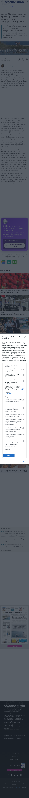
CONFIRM (9, 455)
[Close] (25, 337)
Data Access (14, 461)
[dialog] (14, 399)
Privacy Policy (23, 461)
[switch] (23, 369)
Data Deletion (5, 461)
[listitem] (14, 366)
